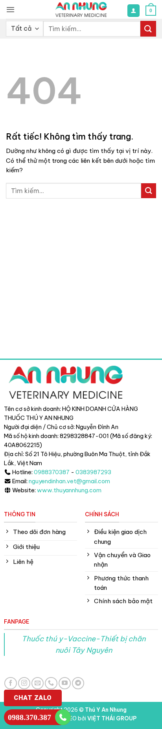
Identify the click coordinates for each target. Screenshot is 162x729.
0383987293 (93, 472)
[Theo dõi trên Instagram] (24, 683)
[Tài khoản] (133, 10)
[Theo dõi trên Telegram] (78, 683)
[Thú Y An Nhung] (81, 9)
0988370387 (52, 472)
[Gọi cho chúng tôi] (51, 683)
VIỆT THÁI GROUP (111, 718)
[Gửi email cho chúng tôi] (37, 683)
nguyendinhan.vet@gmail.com (69, 481)
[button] (10, 9)
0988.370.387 (29, 717)
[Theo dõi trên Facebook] (10, 683)
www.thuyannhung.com (69, 490)
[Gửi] (148, 28)
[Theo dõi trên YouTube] (65, 683)
